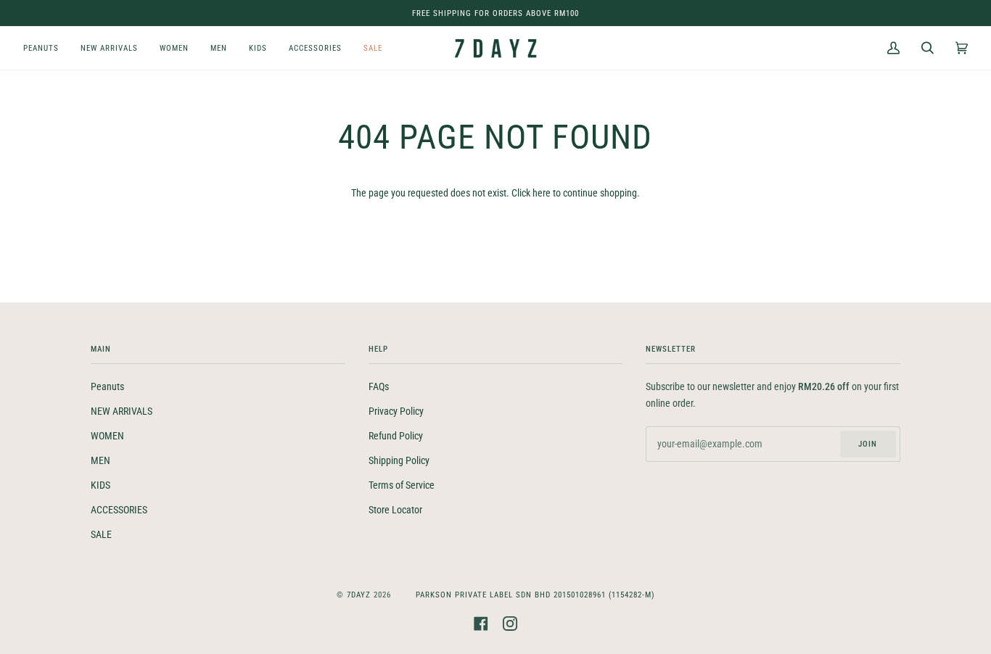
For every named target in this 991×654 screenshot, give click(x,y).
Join (867, 444)
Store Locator (395, 510)
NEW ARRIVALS (121, 411)
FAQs (379, 387)
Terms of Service (402, 485)
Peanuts (107, 387)
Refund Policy (396, 436)
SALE (101, 535)
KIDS (100, 485)
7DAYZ (359, 594)
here (541, 193)
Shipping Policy (399, 461)
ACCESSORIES (119, 510)
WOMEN (107, 436)
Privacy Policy (396, 411)
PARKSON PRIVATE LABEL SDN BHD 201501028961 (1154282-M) (535, 594)
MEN (100, 461)
